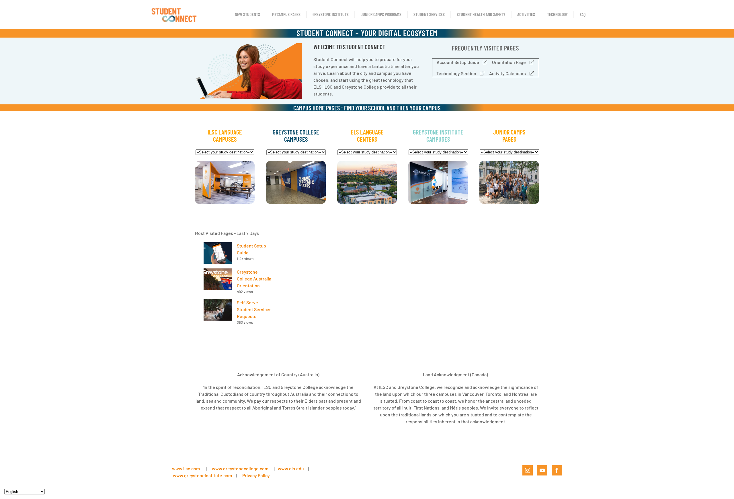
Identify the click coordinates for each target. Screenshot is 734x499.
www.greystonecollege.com (240, 468)
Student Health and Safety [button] (481, 14)
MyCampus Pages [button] (286, 14)
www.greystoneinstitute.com (202, 475)
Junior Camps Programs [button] (381, 14)
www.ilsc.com (186, 468)
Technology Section (456, 73)
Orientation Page (509, 62)
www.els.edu (290, 468)
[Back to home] (174, 14)
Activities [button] (526, 14)
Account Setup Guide (458, 62)
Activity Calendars (507, 73)
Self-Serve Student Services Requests (254, 309)
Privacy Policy (256, 475)
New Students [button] (247, 14)
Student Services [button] (429, 14)
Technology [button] (557, 14)
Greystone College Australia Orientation (254, 278)
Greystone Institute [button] (331, 14)
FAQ (582, 14)
